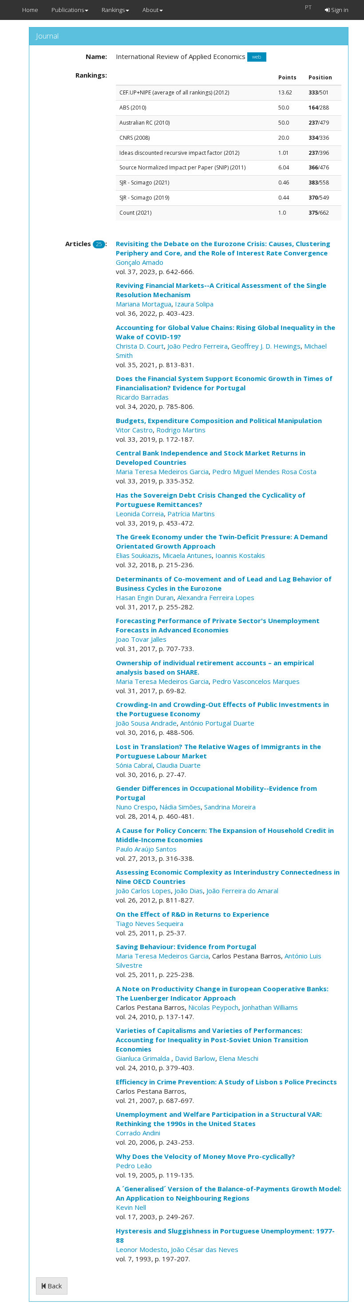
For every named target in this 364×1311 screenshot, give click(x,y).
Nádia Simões (180, 806)
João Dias (188, 890)
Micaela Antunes (187, 555)
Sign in (339, 10)
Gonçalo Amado (139, 262)
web (256, 57)
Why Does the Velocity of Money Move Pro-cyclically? (205, 1156)
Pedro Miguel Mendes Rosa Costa (264, 471)
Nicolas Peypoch (213, 1007)
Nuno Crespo (136, 806)
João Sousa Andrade (146, 722)
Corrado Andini (138, 1132)
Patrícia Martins (191, 513)
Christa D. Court (140, 345)
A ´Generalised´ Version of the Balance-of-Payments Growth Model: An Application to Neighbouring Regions (228, 1193)
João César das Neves (204, 1249)
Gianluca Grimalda (143, 1058)
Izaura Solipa (194, 303)
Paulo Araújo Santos (146, 848)
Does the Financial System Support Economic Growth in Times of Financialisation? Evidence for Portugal (224, 383)
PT (308, 7)
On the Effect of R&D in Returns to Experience (192, 914)
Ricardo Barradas (142, 397)
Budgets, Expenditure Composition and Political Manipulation (219, 420)
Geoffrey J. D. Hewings (266, 345)
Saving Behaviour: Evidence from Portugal (186, 946)
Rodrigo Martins (181, 429)
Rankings (113, 10)
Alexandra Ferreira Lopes (215, 597)
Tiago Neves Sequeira (149, 923)
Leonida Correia (140, 513)
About (150, 10)
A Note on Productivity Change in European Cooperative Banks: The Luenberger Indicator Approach (222, 993)
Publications (67, 10)
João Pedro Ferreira (197, 345)
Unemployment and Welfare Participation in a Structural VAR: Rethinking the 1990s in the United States (219, 1119)
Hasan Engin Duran (145, 597)
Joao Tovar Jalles (141, 639)
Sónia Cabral (134, 765)
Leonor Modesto (141, 1249)
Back (54, 1285)
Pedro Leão (134, 1165)
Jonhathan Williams (270, 1007)
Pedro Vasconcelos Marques (256, 681)
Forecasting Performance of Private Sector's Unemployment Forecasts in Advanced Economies (218, 625)
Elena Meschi (238, 1058)
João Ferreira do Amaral (242, 890)
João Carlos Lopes (143, 890)
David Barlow (195, 1058)
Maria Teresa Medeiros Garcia (162, 471)
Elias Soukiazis (137, 555)
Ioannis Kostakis (240, 555)
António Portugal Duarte (217, 722)
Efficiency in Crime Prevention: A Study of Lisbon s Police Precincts (226, 1081)
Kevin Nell (131, 1207)
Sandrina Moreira (230, 806)
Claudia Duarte (178, 765)
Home (30, 10)
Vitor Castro (134, 429)
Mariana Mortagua (143, 303)
